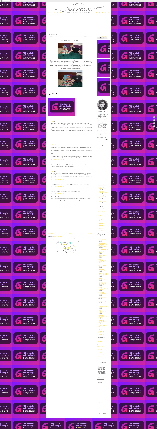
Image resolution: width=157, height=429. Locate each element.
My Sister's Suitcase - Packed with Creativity (102, 244)
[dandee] (100, 300)
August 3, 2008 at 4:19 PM (57, 159)
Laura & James (99, 343)
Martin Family (101, 208)
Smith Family (100, 228)
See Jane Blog (101, 331)
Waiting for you (101, 266)
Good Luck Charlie (101, 209)
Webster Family (101, 223)
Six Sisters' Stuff (101, 334)
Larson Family (101, 187)
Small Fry (100, 259)
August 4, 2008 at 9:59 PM (57, 186)
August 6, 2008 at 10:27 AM (58, 202)
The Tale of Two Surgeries (102, 201)
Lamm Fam (100, 204)
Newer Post (50, 233)
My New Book (52, 35)
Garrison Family (101, 191)
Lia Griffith (100, 237)
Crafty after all (101, 320)
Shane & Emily (99, 349)
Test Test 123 (100, 256)
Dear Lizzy (100, 287)
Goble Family (101, 225)
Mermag (100, 278)
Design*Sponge (101, 292)
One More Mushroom (102, 304)
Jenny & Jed (99, 352)
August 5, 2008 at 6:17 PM (57, 193)
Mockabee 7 (100, 310)
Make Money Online (81, 427)
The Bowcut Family (102, 200)
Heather (52, 182)
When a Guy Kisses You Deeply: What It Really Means (102, 261)
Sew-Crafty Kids (101, 328)
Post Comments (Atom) (57, 236)
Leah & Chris (99, 341)
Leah (52, 121)
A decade (100, 220)
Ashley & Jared (100, 351)
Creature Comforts (101, 297)
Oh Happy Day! (101, 269)
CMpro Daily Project (102, 265)
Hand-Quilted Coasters (102, 270)
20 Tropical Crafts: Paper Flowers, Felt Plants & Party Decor (102, 239)
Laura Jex (53, 189)
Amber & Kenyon (100, 344)
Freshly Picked (101, 315)
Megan (52, 144)
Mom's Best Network (102, 282)
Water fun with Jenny (102, 188)
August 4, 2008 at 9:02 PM (57, 179)
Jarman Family (101, 219)
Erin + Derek (100, 230)
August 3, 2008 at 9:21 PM (57, 168)
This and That (100, 205)
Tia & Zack (99, 339)
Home (70, 233)
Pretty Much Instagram (102, 216)
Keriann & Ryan (100, 346)
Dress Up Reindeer (101, 279)
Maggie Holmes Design (102, 273)
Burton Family (101, 195)
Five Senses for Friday (102, 301)
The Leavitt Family (101, 211)
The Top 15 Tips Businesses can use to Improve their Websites (103, 306)
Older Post (90, 233)
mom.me (100, 329)
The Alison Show (101, 255)
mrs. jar (52, 171)
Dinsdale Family (101, 215)
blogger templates (75, 427)
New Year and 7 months (102, 192)
